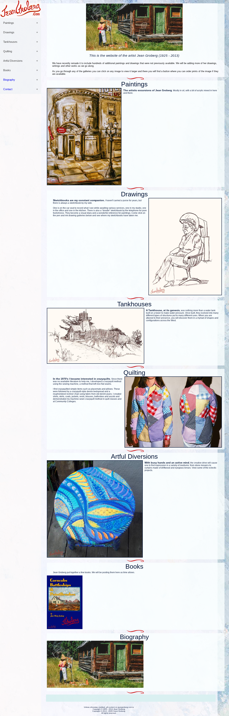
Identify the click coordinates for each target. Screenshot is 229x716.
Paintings (8, 22)
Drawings (8, 32)
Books (7, 70)
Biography (9, 79)
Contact (7, 89)
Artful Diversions (13, 60)
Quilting (7, 51)
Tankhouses (10, 41)
